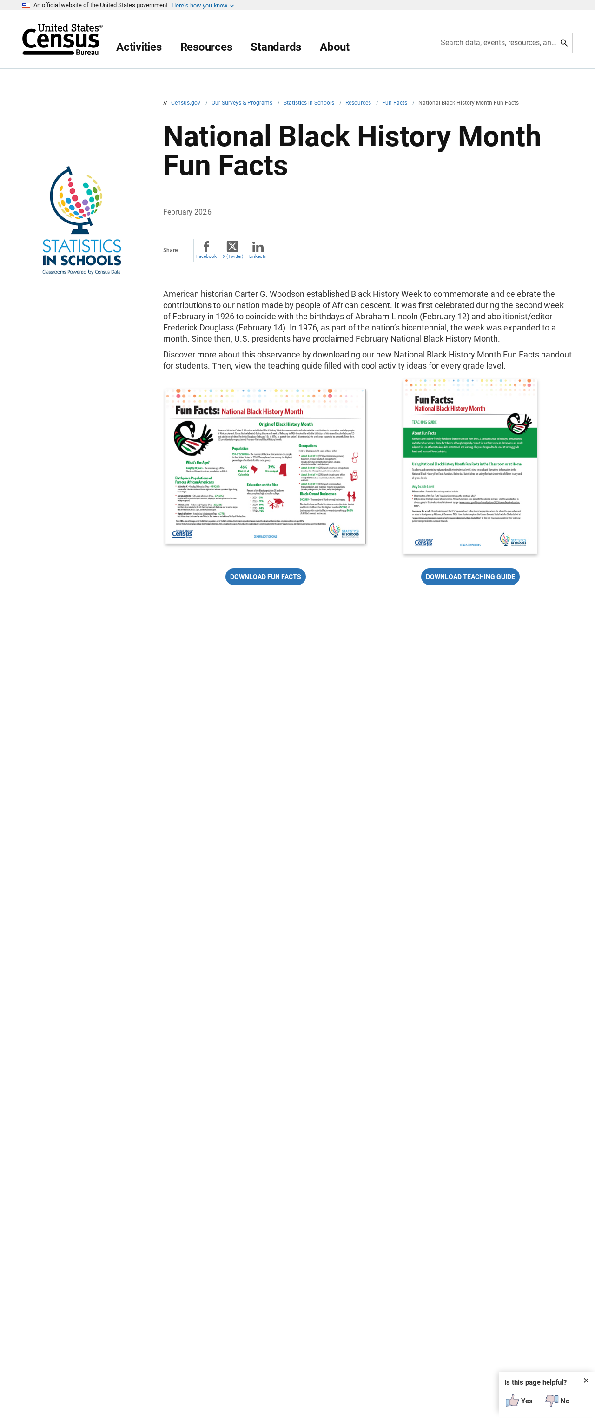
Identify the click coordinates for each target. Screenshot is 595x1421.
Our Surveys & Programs (243, 103)
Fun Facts (395, 103)
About (335, 47)
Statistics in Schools (310, 103)
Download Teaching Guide (470, 576)
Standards (276, 47)
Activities (139, 47)
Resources (206, 47)
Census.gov (186, 103)
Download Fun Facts (265, 576)
